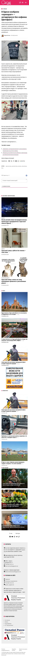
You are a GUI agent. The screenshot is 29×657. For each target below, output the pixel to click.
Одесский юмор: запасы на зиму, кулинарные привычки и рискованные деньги (13, 281)
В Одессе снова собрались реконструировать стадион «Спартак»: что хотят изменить (12, 463)
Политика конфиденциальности (5, 650)
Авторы (18, 533)
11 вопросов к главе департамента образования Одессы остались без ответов (13, 526)
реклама (19, 166)
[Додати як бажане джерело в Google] (22, 161)
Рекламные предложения (11, 581)
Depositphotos (8, 623)
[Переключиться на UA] (25, 3)
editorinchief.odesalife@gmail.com (13, 571)
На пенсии (7, 620)
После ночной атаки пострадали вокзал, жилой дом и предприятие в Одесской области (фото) (14, 221)
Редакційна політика (14, 650)
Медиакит (7, 579)
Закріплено (20, 3)
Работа (6, 622)
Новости (3, 218)
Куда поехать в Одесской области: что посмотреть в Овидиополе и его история (14, 313)
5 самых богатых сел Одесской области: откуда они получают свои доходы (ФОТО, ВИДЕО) (14, 339)
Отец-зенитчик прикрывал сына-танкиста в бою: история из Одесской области (14, 484)
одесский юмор (15, 166)
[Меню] (23, 3)
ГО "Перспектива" (9, 625)
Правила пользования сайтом (23, 650)
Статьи (5, 9)
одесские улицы (8, 166)
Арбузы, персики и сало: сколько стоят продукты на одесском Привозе (12, 505)
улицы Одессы (24, 166)
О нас (10, 533)
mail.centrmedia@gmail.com (11, 566)
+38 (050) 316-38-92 (9, 583)
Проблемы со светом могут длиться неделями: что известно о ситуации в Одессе (14, 436)
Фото (2, 168)
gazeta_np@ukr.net (9, 584)
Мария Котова (7, 35)
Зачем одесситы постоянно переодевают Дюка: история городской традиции (13, 363)
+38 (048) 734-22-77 (9, 564)
